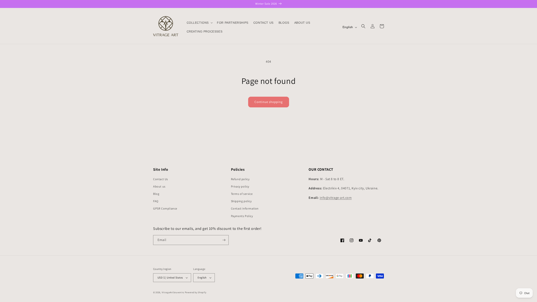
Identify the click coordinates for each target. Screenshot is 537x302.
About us (159, 186)
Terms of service (242, 194)
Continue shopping (268, 102)
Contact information (245, 208)
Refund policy (240, 179)
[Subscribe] (223, 240)
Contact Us (160, 179)
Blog (156, 194)
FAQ (155, 201)
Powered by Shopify (195, 292)
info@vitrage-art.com (336, 197)
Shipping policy (241, 201)
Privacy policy (240, 186)
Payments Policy (242, 216)
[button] (199, 22)
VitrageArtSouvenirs (173, 292)
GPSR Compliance (165, 208)
